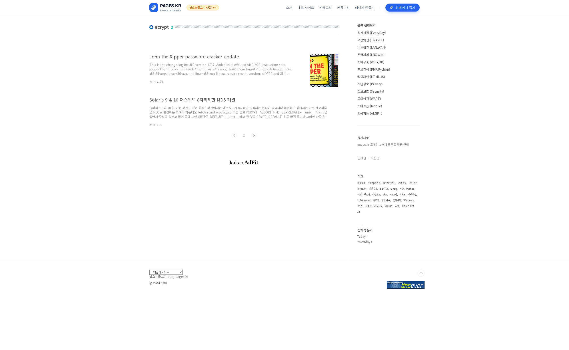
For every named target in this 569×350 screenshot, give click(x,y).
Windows (408, 200)
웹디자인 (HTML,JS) (371, 76)
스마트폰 (413, 183)
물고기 (367, 194)
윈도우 (360, 206)
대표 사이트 (306, 7)
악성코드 (376, 194)
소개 (289, 7)
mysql (394, 188)
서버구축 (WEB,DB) (370, 62)
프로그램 (393, 194)
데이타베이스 (389, 183)
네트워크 (389, 206)
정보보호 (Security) (370, 91)
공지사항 (363, 137)
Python (410, 188)
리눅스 (403, 194)
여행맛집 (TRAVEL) (370, 40)
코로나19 (384, 188)
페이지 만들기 (365, 7)
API (397, 206)
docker (378, 206)
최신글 (375, 158)
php (385, 194)
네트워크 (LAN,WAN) (371, 47)
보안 (402, 188)
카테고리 (325, 7)
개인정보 (402, 183)
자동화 (368, 206)
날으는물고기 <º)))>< (202, 7)
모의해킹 (397, 200)
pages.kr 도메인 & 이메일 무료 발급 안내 (383, 144)
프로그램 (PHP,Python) (373, 69)
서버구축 (412, 194)
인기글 (361, 158)
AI (358, 212)
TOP (421, 273)
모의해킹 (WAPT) (369, 98)
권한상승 (373, 188)
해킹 (359, 194)
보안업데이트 (374, 183)
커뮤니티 (343, 7)
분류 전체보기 (366, 25)
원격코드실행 (408, 206)
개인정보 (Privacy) (370, 84)
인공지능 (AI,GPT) (369, 113)
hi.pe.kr (362, 188)
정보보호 (361, 183)
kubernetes (364, 200)
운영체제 (385, 200)
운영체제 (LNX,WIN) (371, 54)
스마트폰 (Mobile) (369, 106)
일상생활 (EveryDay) (371, 32)
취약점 (376, 200)
